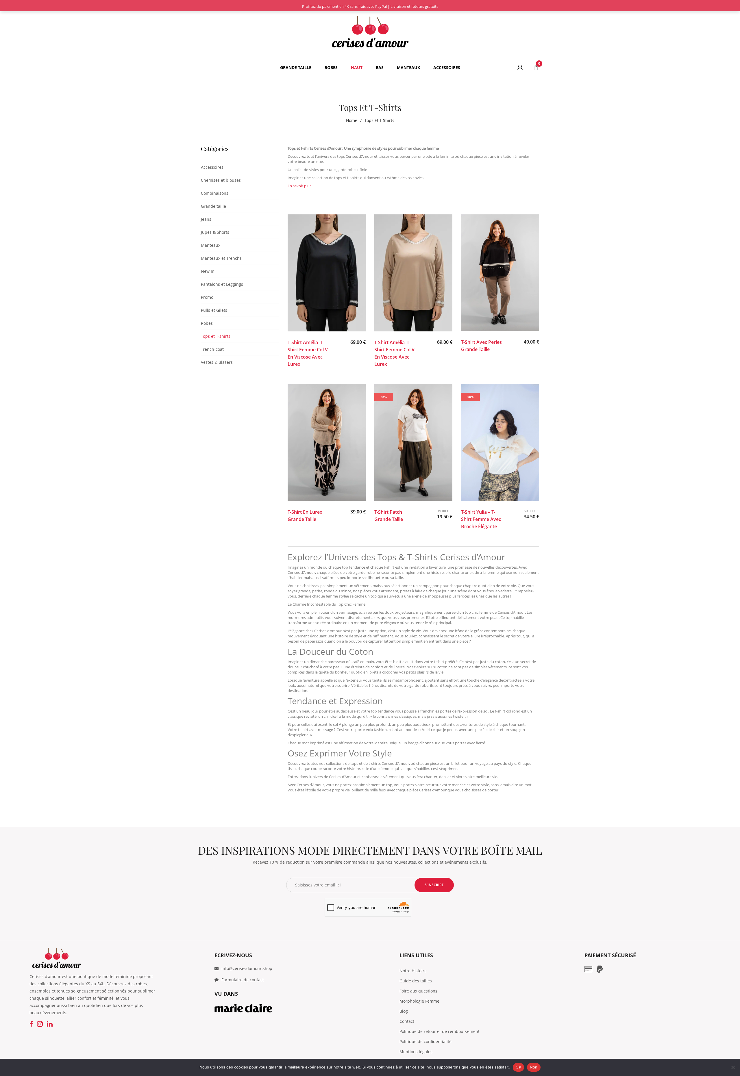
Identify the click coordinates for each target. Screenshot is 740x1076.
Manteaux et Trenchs (221, 258)
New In (207, 271)
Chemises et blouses (221, 180)
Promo (207, 297)
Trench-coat (212, 349)
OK (518, 1067)
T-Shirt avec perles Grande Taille (481, 346)
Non (534, 1067)
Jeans (206, 219)
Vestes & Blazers (217, 362)
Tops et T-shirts (215, 336)
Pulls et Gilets (214, 310)
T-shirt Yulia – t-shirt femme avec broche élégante (481, 519)
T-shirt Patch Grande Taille (388, 515)
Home (351, 120)
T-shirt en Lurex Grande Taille (305, 515)
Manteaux (210, 245)
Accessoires (212, 167)
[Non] (733, 1067)
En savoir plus (299, 185)
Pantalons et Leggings (222, 284)
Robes (207, 323)
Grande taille (213, 206)
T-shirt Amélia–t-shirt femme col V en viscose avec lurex (308, 353)
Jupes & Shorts (215, 232)
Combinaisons (214, 193)
